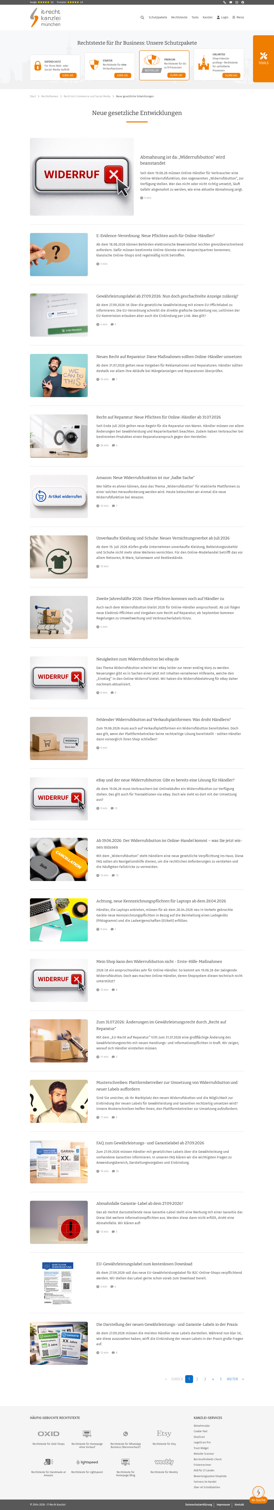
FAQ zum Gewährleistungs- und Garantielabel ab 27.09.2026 (150, 1143)
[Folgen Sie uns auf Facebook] (242, 2)
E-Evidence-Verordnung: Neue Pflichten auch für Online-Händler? (155, 235)
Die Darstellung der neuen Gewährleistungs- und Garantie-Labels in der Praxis (167, 1324)
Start (33, 96)
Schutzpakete (158, 17)
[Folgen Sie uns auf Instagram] (236, 2)
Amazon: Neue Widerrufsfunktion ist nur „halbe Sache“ (145, 477)
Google (42, 2)
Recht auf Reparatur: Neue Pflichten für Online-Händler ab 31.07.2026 (158, 417)
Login (224, 17)
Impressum (223, 1504)
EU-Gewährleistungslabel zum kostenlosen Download (144, 1264)
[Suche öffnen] (142, 17)
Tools (195, 17)
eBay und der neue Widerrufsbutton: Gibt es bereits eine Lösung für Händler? (165, 780)
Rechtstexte (179, 17)
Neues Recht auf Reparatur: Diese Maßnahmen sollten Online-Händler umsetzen (169, 356)
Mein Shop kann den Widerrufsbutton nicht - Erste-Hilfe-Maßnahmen (159, 961)
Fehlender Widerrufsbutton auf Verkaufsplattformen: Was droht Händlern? (163, 719)
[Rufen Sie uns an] (224, 2)
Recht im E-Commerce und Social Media (87, 96)
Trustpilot (70, 2)
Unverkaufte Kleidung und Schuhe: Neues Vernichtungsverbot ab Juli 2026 (163, 538)
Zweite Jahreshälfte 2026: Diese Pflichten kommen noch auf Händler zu (160, 598)
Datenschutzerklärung (198, 1504)
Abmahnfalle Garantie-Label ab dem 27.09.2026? (139, 1203)
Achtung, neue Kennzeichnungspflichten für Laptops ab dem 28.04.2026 (161, 901)
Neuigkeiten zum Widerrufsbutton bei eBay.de (137, 659)
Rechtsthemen (49, 96)
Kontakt (239, 1504)
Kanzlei (208, 17)
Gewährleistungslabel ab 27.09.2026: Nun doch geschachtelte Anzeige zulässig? (167, 296)
